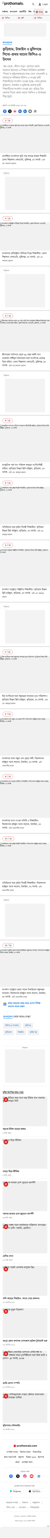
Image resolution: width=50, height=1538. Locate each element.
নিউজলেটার (34, 1507)
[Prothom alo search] (33, 4)
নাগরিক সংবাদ (12, 1452)
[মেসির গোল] (25, 1238)
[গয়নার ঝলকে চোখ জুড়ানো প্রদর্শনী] (25, 1196)
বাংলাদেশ (13, 12)
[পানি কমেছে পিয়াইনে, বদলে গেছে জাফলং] (25, 1281)
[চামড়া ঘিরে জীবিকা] (25, 1154)
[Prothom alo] (13, 4)
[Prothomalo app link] (15, 1491)
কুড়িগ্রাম (8, 1032)
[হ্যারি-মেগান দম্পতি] (25, 1365)
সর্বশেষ (5, 12)
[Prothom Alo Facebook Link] (12, 1476)
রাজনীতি (22, 12)
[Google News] (38, 1477)
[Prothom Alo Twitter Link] (19, 1476)
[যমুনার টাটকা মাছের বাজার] (25, 1111)
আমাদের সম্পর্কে (12, 1502)
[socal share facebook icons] (5, 112)
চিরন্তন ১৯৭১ (31, 1457)
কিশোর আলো (25, 1452)
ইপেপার (41, 1457)
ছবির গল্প (33, 1032)
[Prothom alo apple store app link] (34, 1491)
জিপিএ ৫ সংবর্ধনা (12, 1025)
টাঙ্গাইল (21, 1032)
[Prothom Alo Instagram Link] (26, 1476)
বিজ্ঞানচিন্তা (37, 1452)
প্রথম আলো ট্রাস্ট (10, 1457)
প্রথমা (17, 1462)
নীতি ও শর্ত (11, 1507)
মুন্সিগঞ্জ (28, 1025)
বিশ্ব (29, 12)
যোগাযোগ (22, 1507)
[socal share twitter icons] (10, 112)
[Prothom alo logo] (25, 1446)
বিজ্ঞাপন (25, 1502)
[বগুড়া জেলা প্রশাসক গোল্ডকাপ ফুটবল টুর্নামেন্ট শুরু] (25, 1323)
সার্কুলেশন (36, 1502)
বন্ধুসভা (21, 1457)
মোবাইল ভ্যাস (27, 1462)
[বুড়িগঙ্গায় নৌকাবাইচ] (25, 1408)
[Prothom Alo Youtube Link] (32, 1476)
